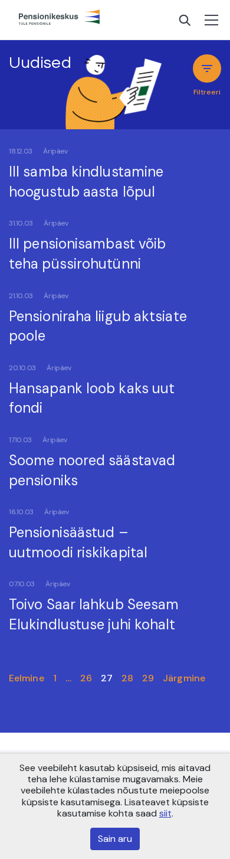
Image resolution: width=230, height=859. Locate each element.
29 (148, 678)
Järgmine (184, 678)
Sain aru (115, 838)
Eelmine (26, 678)
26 (86, 678)
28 (127, 678)
